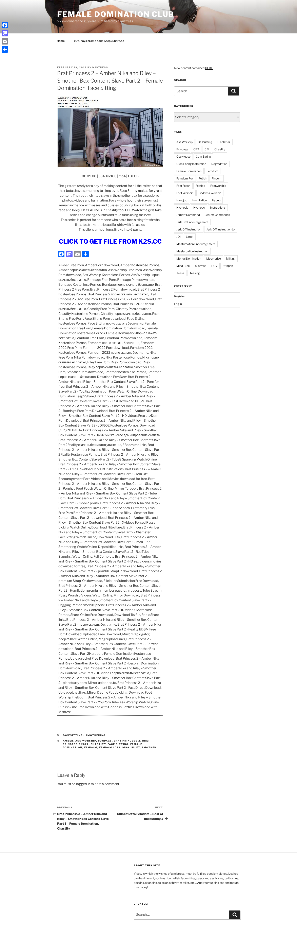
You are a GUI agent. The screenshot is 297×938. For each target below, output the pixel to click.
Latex (189, 236)
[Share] (5, 49)
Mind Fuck (183, 265)
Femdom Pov (185, 178)
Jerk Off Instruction (188, 229)
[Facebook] (5, 25)
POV (214, 265)
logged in (83, 784)
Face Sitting (118, 744)
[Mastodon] (5, 33)
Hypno (216, 200)
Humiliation (199, 200)
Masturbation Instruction (192, 251)
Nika (126, 747)
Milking (230, 258)
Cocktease (183, 156)
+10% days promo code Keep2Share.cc (98, 40)
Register (179, 296)
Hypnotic (199, 207)
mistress (100, 67)
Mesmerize (213, 258)
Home (61, 40)
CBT (196, 149)
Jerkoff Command (188, 214)
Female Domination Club (115, 14)
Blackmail (223, 142)
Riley (136, 747)
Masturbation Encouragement (195, 244)
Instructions (217, 207)
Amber (68, 740)
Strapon (228, 265)
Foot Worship (184, 193)
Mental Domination (188, 258)
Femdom (90, 747)
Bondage (105, 740)
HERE (209, 68)
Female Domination (188, 171)
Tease (180, 273)
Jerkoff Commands (217, 214)
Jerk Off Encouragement (192, 222)
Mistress (200, 265)
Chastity (98, 744)
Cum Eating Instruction (191, 164)
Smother (149, 747)
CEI (206, 149)
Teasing (195, 273)
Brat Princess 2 (127, 740)
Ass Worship (85, 740)
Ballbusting (205, 142)
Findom (216, 178)
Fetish (202, 178)
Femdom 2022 (110, 747)
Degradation (219, 164)
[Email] (5, 41)
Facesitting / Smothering (84, 735)
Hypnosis (182, 207)
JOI (178, 236)
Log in (178, 304)
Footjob (200, 185)
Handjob (181, 200)
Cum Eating (203, 156)
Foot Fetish (183, 185)
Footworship (218, 185)
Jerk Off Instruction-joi (220, 229)
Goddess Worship (210, 193)
